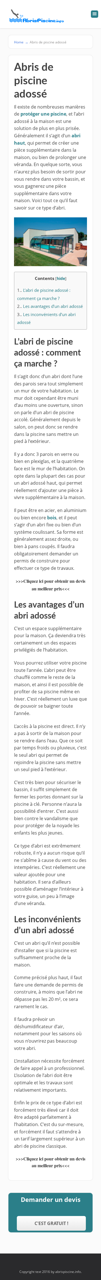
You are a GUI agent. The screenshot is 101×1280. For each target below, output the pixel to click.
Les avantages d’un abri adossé (50, 306)
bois (51, 518)
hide (61, 278)
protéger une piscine (43, 114)
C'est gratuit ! (51, 1223)
